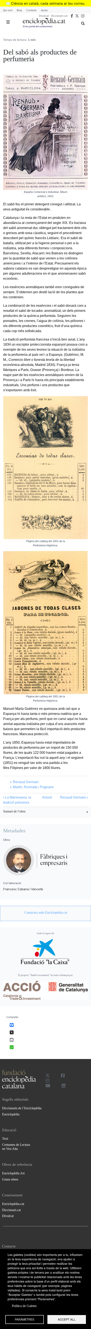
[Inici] (44, 21)
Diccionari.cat (59, 15)
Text (5, 1138)
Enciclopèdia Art (13, 1173)
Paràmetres (24, 1319)
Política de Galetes (24, 1306)
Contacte (31, 10)
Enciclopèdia (10, 1114)
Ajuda (44, 10)
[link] (45, 812)
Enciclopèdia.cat (13, 1204)
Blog (19, 10)
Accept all (67, 1319)
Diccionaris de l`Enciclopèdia (21, 1108)
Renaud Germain (26, 782)
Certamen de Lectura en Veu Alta (16, 1146)
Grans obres (10, 1179)
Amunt (47, 797)
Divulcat (44, 15)
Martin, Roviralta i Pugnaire (33, 787)
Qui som (7, 10)
